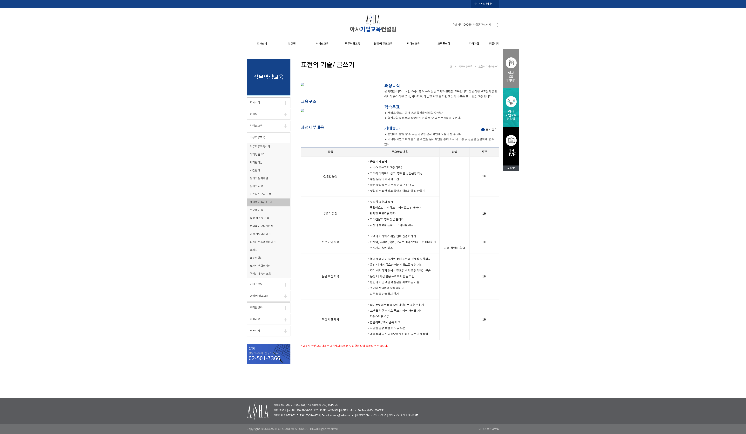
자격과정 (474, 43)
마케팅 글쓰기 (258, 154)
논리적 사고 (256, 186)
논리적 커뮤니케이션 (261, 226)
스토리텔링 (256, 258)
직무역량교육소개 (260, 146)
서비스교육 (322, 43)
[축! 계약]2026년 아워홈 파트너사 (472, 24)
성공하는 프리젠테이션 (263, 242)
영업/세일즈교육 (383, 43)
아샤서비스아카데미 (483, 4)
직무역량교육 (352, 43)
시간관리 (255, 170)
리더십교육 (413, 43)
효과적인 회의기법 (260, 266)
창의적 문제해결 (259, 178)
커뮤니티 (494, 43)
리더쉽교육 (256, 125)
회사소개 (262, 43)
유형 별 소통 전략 (259, 218)
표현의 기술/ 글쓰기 (261, 202)
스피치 (253, 250)
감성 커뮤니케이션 (260, 234)
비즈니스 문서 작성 (260, 194)
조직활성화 (443, 43)
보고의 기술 (256, 210)
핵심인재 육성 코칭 (260, 273)
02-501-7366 (264, 358)
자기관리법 (256, 162)
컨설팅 (292, 43)
